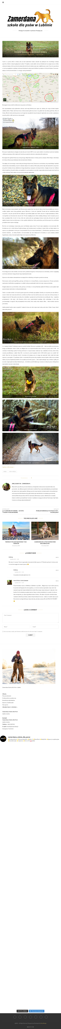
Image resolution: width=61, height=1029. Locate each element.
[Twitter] (26, 33)
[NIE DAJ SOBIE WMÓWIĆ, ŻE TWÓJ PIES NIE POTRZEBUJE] (7, 940)
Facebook (11, 728)
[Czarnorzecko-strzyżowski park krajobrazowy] (45, 531)
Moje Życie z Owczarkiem (21, 580)
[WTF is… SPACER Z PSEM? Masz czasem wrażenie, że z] (38, 801)
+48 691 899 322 (11, 724)
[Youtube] (30, 33)
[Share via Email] (39, 478)
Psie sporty (5, 705)
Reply (57, 557)
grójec (5, 471)
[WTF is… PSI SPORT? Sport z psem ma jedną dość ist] (22, 942)
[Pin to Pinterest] (37, 478)
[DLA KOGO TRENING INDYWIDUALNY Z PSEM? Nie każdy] (22, 801)
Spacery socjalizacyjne (8, 702)
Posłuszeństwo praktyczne (9, 698)
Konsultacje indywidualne (8, 700)
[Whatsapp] (34, 33)
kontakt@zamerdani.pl (12, 726)
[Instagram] (28, 33)
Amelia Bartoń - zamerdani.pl (26, 54)
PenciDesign (43, 1023)
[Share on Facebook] (34, 478)
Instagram (5, 728)
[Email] (32, 33)
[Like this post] (32, 478)
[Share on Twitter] (36, 478)
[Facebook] (24, 33)
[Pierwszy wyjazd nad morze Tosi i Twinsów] (16, 531)
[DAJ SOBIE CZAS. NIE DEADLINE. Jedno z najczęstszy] (7, 809)
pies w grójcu (12, 471)
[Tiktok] (46, 1017)
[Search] (58, 2)
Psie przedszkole (6, 696)
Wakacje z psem (24, 46)
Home (15, 46)
